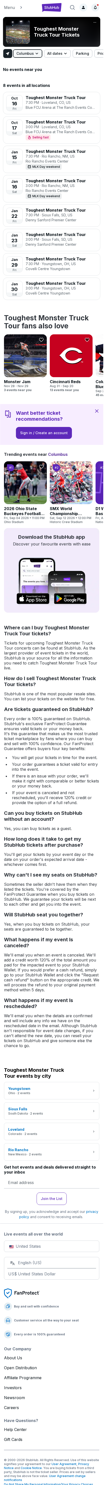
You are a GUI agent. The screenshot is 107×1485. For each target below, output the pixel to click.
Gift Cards (13, 1439)
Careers (11, 1407)
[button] (20, 7)
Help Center (15, 1429)
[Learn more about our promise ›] (22, 1293)
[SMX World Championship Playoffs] (71, 492)
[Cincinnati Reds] (71, 363)
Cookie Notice (31, 1468)
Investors (13, 1387)
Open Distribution (20, 1367)
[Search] (72, 7)
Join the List (51, 1198)
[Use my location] (7, 53)
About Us (13, 1357)
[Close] (96, 411)
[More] (94, 22)
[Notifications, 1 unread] (95, 7)
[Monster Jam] (25, 363)
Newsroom (14, 1397)
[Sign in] (83, 7)
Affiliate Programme (23, 1377)
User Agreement (64, 1464)
